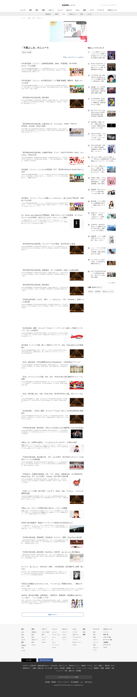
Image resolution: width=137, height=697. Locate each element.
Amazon (90, 291)
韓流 (81, 14)
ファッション (55, 645)
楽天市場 (97, 291)
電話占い (101, 665)
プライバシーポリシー (64, 682)
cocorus (56, 668)
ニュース (22, 10)
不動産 (102, 668)
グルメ (54, 642)
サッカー (44, 637)
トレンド (60, 10)
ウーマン (78, 668)
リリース (105, 632)
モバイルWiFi (48, 668)
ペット (64, 639)
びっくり (64, 632)
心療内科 (83, 665)
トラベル (75, 639)
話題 (84, 634)
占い (73, 668)
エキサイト (113, 5)
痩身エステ (72, 670)
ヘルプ (105, 647)
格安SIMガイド (27, 668)
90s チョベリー (77, 642)
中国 (22, 648)
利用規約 (53, 682)
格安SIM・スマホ (109, 665)
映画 (56, 14)
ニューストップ (105, 5)
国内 (30, 10)
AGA (66, 670)
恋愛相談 (68, 668)
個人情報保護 (74, 682)
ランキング (100, 10)
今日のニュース (112, 10)
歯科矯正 (107, 668)
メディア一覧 (107, 637)
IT (52, 639)
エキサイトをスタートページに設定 (68, 677)
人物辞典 (105, 642)
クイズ (92, 10)
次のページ (52, 614)
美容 (113, 668)
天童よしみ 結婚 (26, 52)
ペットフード (59, 670)
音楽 (63, 14)
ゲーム (54, 637)
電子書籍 (78, 670)
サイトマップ (107, 645)
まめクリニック (63, 665)
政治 (22, 637)
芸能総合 (48, 14)
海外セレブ (72, 14)
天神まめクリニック (74, 665)
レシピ (84, 668)
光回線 (34, 668)
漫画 (84, 10)
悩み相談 (62, 668)
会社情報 (47, 682)
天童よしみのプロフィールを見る (73, 57)
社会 (22, 632)
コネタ (64, 634)
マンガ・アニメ (56, 634)
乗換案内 (96, 668)
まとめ (89, 14)
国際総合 (23, 645)
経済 (22, 634)
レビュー (54, 632)
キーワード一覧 (107, 639)
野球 (43, 634)
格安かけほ (41, 668)
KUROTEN (33, 665)
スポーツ (51, 10)
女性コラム (76, 634)
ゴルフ (43, 639)
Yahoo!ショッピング (108, 291)
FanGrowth (54, 665)
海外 (37, 10)
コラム (77, 10)
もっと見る (111, 282)
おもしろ (69, 10)
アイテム (89, 665)
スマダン (75, 632)
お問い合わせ (88, 682)
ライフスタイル (77, 637)
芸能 (43, 10)
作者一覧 (105, 634)
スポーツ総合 (45, 632)
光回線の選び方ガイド (43, 665)
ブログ (95, 665)
